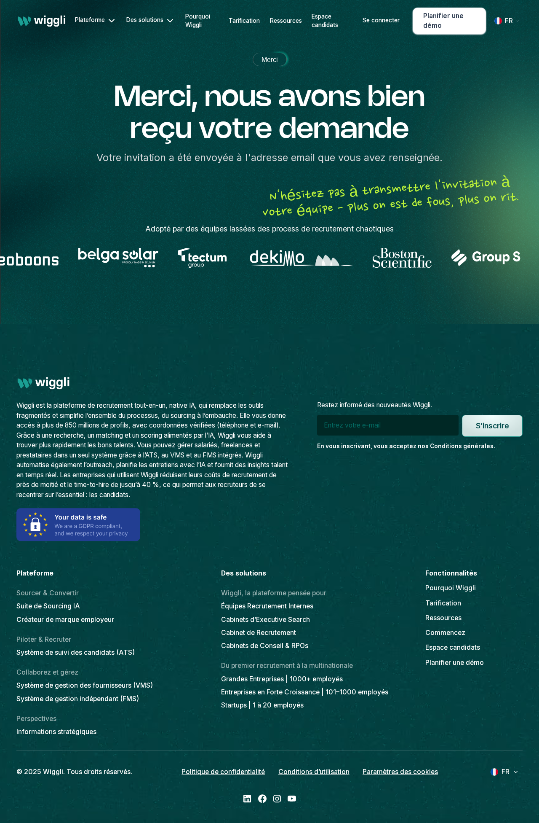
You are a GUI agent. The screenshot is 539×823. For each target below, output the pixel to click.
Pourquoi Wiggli (197, 21)
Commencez (445, 633)
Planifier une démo (454, 663)
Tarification (244, 20)
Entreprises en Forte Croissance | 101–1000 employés (304, 692)
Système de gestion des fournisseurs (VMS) (84, 685)
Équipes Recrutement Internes (267, 606)
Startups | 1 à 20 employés (262, 705)
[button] (95, 21)
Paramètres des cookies (400, 772)
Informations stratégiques (56, 732)
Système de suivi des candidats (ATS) (75, 652)
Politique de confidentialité (223, 772)
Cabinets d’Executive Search (265, 620)
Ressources (286, 20)
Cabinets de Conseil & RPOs (264, 646)
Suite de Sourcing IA (48, 606)
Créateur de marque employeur (65, 620)
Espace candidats (325, 21)
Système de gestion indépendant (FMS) (77, 699)
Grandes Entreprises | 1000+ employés (282, 679)
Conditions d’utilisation (314, 772)
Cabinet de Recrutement (258, 633)
